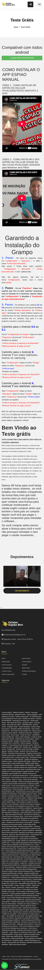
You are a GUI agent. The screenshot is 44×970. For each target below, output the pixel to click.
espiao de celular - (26, 735)
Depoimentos (6, 661)
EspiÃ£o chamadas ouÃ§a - (23, 741)
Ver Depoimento (22, 591)
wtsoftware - (36, 733)
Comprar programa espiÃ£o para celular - (23, 893)
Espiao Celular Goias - (22, 757)
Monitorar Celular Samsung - (17, 753)
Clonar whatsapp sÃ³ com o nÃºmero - (24, 790)
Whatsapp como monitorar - (25, 924)
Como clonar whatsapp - (30, 779)
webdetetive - (36, 735)
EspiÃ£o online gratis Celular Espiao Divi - (24, 902)
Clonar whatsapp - (8, 800)
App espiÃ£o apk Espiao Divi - (28, 883)
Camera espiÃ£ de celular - (28, 906)
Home (16, 27)
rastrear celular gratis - (23, 716)
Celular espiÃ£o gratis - (9, 802)
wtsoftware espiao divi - (25, 733)
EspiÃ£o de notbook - (29, 718)
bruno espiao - (6, 735)
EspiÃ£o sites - (18, 747)
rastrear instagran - (26, 743)
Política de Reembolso (29, 671)
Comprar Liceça (7, 671)
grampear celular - (21, 714)
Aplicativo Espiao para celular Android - (26, 767)
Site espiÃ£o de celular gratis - (16, 916)
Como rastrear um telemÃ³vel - (11, 820)
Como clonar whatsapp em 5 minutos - (23, 786)
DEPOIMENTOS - (27, 725)
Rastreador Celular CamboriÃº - (14, 759)
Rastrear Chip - (36, 761)
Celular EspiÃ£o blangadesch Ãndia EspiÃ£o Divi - (26, 843)
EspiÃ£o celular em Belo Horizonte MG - (15, 784)
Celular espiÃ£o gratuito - (28, 810)
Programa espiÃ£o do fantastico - (21, 729)
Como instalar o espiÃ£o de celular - (27, 802)
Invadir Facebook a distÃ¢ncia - (11, 922)
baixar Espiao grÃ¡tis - (30, 824)
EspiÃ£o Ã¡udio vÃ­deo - (32, 763)
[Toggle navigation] (39, 4)
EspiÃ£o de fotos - (7, 761)
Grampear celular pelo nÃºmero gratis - (26, 800)
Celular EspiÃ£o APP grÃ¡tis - (22, 761)
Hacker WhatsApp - (25, 727)
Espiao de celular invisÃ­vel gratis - (19, 834)
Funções (24, 665)
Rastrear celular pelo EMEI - (25, 749)
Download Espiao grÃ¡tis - (10, 826)
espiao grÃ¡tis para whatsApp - (17, 942)
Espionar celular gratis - (31, 936)
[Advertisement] (16, 693)
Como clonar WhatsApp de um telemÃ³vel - (26, 818)
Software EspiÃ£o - (19, 712)
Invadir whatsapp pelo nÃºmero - (31, 920)
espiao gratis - (6, 938)
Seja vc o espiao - (17, 779)
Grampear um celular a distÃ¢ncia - (28, 904)
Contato (24, 674)
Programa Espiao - (8, 765)
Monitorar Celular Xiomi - (34, 753)
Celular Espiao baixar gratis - (11, 906)
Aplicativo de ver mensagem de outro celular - (21, 806)
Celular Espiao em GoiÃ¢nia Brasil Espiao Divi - (20, 851)
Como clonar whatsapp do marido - (29, 926)
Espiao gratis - (18, 934)
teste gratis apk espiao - (14, 725)
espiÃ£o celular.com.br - (29, 773)
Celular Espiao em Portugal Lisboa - (13, 816)
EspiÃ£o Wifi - (11, 749)
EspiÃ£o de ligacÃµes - (31, 759)
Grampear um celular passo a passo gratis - (20, 822)
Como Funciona (7, 665)
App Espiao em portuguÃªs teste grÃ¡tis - (27, 918)
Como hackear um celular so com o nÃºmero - (25, 777)
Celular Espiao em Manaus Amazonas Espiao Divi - (26, 877)
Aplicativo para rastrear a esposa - (19, 910)
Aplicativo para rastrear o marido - (12, 908)
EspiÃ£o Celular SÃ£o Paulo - (26, 755)
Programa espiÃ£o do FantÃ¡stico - (24, 765)
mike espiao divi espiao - (15, 722)
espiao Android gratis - (18, 938)
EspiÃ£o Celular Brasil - (9, 755)
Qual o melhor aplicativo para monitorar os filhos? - (22, 897)
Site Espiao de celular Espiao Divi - (24, 857)
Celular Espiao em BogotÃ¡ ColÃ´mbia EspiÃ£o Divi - (18, 845)
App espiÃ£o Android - (32, 916)
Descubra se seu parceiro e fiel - (31, 922)
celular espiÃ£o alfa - (8, 737)
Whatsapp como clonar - (9, 924)
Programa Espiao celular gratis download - (29, 792)
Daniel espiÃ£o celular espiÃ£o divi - (13, 763)
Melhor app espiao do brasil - (18, 944)
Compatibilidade (7, 668)
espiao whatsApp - (32, 714)
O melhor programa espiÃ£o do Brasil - (23, 771)
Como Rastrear (26, 661)
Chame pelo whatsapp (4, 965)
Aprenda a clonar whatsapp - (11, 804)
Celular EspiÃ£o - (7, 712)
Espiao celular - (37, 731)
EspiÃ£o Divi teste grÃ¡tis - (10, 794)
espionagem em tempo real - (21, 720)
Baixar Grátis (26, 668)
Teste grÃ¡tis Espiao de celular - (28, 794)
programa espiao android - (10, 733)
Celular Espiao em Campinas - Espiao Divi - (23, 861)
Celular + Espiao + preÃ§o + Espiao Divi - (27, 885)
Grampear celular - (13, 727)
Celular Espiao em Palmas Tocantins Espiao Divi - (17, 879)
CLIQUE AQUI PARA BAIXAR (22, 58)
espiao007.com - (7, 775)
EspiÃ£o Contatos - (14, 751)
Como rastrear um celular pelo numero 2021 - (23, 932)
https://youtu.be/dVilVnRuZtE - (14, 814)
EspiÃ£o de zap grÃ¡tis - (10, 914)
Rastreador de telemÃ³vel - (32, 814)
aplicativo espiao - (28, 722)
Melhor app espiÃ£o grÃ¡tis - (15, 936)
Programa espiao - (18, 940)
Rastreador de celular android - (25, 739)
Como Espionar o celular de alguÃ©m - (23, 830)
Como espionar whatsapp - (10, 781)
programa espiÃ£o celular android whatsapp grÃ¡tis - (21, 869)
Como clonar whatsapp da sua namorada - (15, 928)
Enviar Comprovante (8, 674)
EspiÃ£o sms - (27, 747)
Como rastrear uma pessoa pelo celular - (21, 745)
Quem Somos (26, 658)
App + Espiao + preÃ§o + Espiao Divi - (13, 887)
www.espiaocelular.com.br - (20, 775)
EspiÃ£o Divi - (28, 788)
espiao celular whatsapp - (23, 737)
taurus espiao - (15, 735)
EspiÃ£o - (28, 712)
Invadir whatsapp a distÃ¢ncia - (11, 920)
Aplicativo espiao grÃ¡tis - (26, 826)
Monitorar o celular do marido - (17, 798)
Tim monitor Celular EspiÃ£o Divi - (21, 731)
